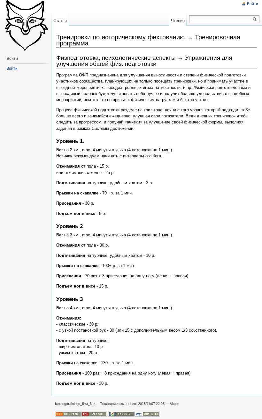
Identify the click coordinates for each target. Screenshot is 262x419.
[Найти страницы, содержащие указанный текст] (254, 19)
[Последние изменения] (68, 413)
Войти (252, 4)
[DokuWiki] (121, 413)
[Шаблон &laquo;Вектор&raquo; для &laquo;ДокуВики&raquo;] (94, 413)
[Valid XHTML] (147, 413)
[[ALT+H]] (25, 25)
